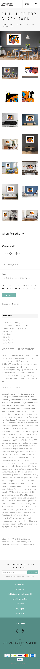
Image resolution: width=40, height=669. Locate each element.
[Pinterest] (15, 253)
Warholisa (20, 589)
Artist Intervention (20, 599)
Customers (20, 604)
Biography (20, 608)
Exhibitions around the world (20, 594)
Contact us (8, 295)
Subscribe (33, 572)
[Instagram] (22, 631)
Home (4, 24)
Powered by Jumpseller (19, 664)
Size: (4, 274)
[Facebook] (11, 253)
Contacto (20, 613)
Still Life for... (18, 24)
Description (7, 316)
